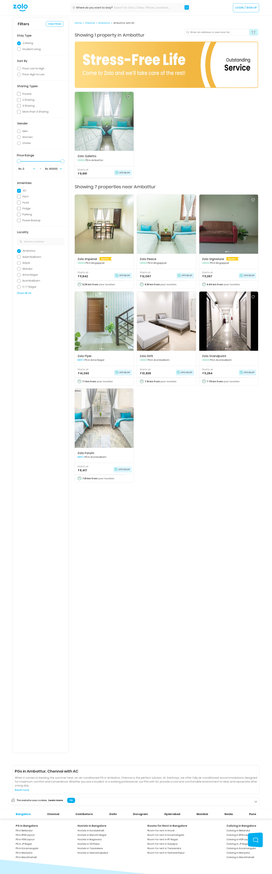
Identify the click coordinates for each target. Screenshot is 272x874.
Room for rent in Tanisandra (164, 848)
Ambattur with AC (124, 23)
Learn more (55, 800)
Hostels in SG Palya (89, 843)
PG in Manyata (24, 852)
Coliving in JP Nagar (237, 843)
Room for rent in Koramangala (165, 835)
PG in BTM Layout (25, 835)
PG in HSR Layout (25, 839)
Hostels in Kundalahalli (91, 830)
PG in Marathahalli (26, 857)
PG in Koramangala (27, 848)
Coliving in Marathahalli (240, 857)
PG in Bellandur (24, 830)
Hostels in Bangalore (92, 826)
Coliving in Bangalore (241, 826)
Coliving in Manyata (238, 852)
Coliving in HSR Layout (239, 839)
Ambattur (104, 23)
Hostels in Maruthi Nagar (92, 835)
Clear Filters (54, 23)
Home (78, 23)
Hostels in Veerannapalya (93, 852)
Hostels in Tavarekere (90, 848)
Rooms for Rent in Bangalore (167, 826)
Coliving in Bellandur (238, 830)
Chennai (90, 23)
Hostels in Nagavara (90, 839)
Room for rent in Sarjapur (162, 843)
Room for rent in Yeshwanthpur (166, 852)
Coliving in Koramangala (241, 848)
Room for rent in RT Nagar (162, 839)
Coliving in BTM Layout (239, 835)
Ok (71, 800)
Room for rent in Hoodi (160, 830)
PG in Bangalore (27, 826)
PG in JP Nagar (24, 843)
